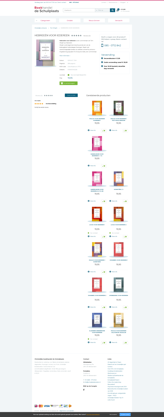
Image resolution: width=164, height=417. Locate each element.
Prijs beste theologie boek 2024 (117, 386)
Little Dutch (111, 400)
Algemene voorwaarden (67, 411)
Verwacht (118, 21)
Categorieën (45, 21)
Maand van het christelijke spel (117, 364)
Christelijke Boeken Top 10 (115, 397)
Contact (103, 2)
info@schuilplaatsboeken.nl (92, 382)
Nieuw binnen (94, 21)
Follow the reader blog (114, 382)
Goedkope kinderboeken (115, 371)
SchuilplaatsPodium (113, 380)
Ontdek (70, 21)
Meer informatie (64, 55)
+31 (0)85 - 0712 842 (91, 380)
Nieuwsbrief (111, 384)
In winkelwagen (69, 83)
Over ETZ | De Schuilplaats (116, 369)
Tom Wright (54, 28)
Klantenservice (113, 2)
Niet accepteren (113, 414)
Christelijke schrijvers (41, 28)
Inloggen (123, 2)
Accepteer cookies (125, 414)
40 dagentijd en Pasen (114, 362)
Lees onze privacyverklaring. (93, 414)
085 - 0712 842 (112, 45)
